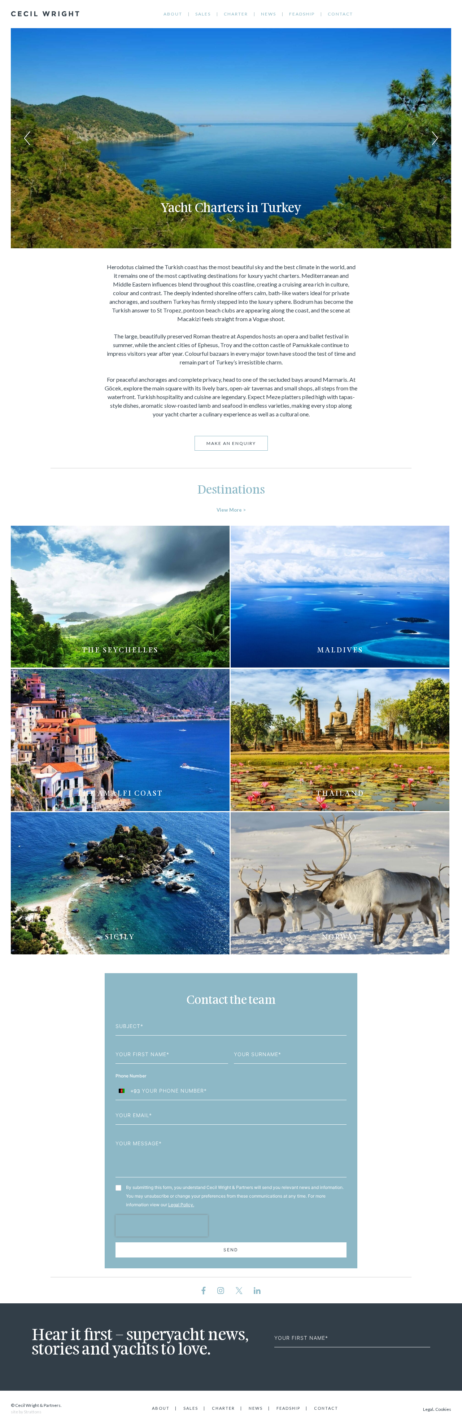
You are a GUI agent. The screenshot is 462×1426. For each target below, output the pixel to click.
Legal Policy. (181, 1204)
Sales (203, 14)
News (268, 14)
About (173, 14)
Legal (428, 1409)
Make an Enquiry (231, 443)
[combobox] (128, 1091)
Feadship (302, 14)
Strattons (33, 1411)
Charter (236, 14)
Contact (340, 14)
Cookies (443, 1409)
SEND (230, 1249)
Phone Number (132, 1076)
